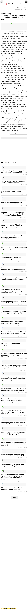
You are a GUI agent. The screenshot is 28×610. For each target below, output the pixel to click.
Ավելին (14, 497)
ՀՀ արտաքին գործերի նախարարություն (18, 133)
